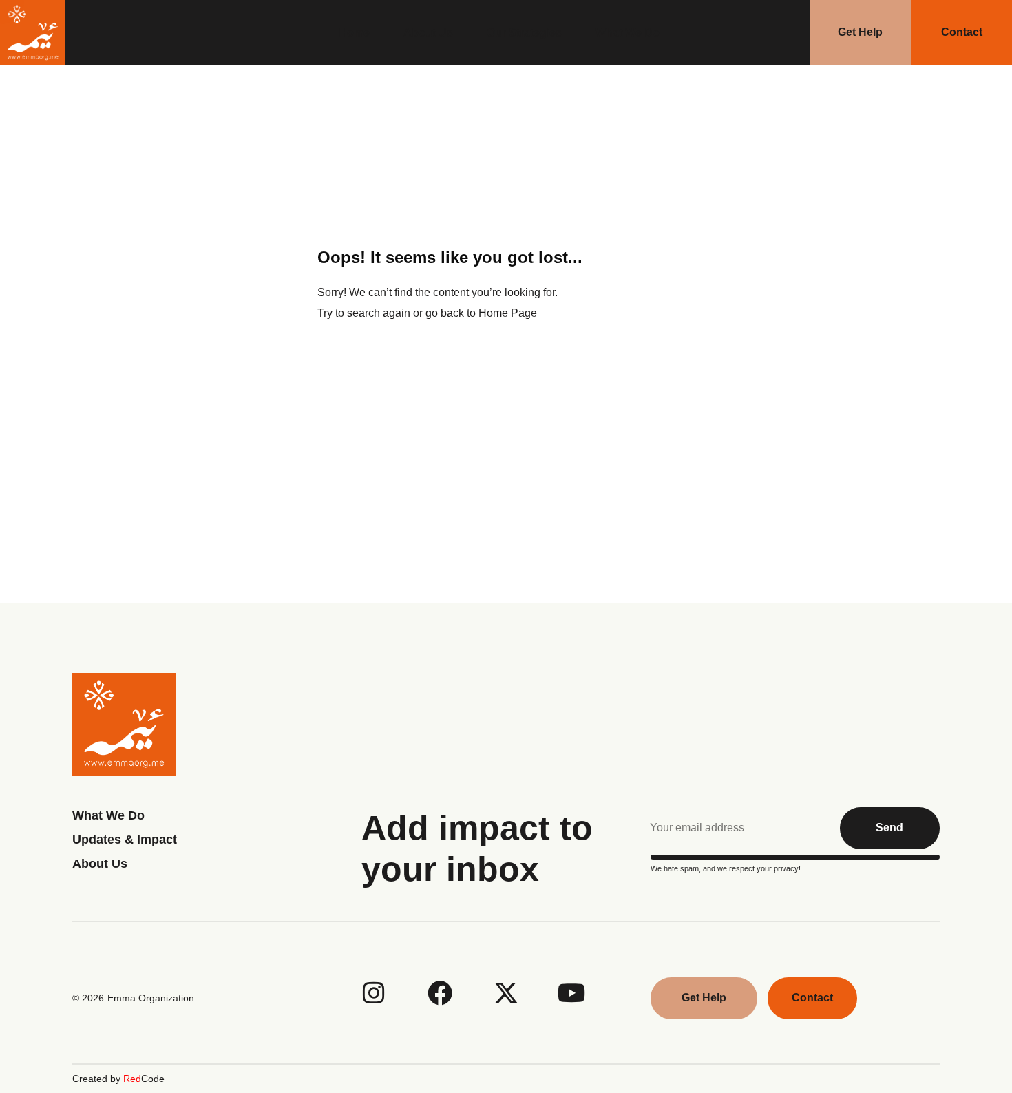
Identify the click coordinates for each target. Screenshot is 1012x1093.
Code (144, 1078)
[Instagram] (373, 993)
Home (354, 33)
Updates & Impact (124, 839)
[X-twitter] (506, 993)
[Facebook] (440, 993)
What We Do (627, 33)
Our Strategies (524, 33)
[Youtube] (572, 993)
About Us (428, 33)
